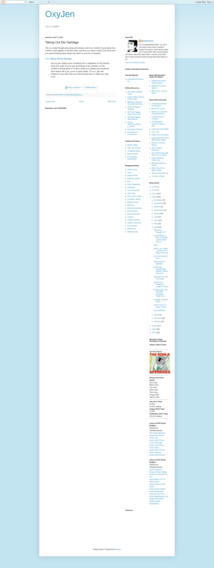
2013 (154, 187)
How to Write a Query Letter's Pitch (135, 98)
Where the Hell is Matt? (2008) (158, 169)
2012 (154, 190)
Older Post (111, 102)
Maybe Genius (133, 202)
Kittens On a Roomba (160, 135)
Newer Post (50, 102)
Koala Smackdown (156, 499)
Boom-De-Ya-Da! (158, 109)
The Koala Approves (157, 433)
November (158, 203)
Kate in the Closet (134, 196)
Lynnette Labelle (134, 199)
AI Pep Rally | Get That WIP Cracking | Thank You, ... (160, 293)
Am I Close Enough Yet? (160, 231)
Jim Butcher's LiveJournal (132, 133)
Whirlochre (131, 229)
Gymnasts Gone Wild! (160, 129)
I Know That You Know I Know (160, 306)
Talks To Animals (133, 148)
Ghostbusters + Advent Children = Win (159, 124)
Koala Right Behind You (158, 496)
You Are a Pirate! (158, 176)
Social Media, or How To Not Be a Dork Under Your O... (161, 239)
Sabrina (130, 217)
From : (58, 59)
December (158, 200)
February (158, 318)
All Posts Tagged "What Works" (134, 118)
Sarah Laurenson (134, 223)
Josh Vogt (131, 193)
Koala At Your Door (156, 494)
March (156, 315)
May (156, 224)
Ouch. (156, 245)
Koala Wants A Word (157, 489)
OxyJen (60, 14)
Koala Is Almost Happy (158, 472)
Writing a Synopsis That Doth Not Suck (135, 103)
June (156, 220)
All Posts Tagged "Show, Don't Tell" (134, 113)
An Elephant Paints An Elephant (159, 105)
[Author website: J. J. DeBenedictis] (81, 87)
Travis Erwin (132, 226)
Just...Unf (155, 132)
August (157, 214)
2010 (154, 197)
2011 (154, 194)
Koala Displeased (156, 491)
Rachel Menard (133, 214)
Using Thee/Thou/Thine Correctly (134, 124)
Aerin (129, 173)
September (158, 210)
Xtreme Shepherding (160, 173)
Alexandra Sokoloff (134, 129)
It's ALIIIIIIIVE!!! (159, 310)
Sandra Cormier (133, 220)
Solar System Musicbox (157, 149)
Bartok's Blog (132, 145)
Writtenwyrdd (132, 232)
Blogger (118, 549)
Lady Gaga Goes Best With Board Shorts (160, 139)
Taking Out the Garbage (159, 263)
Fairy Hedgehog (133, 184)
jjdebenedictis (147, 41)
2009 (154, 326)
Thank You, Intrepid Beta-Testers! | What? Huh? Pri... (161, 270)
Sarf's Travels (132, 154)
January (157, 322)
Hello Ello (131, 187)
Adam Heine (132, 170)
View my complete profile (135, 63)
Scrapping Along (133, 151)
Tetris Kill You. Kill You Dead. (161, 278)
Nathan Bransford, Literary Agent (159, 82)
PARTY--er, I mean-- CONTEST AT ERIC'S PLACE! (161, 251)
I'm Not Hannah (133, 190)
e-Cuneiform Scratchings (132, 158)
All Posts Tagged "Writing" (134, 108)
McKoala (130, 205)
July (156, 217)
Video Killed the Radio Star (158, 159)
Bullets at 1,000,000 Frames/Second (159, 113)
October (157, 207)
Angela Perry (132, 175)
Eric (128, 181)
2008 (154, 329)
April (156, 227)
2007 (154, 333)
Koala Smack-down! (157, 455)
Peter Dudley (132, 211)
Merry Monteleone (134, 208)
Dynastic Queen (133, 179)
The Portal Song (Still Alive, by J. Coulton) (160, 154)
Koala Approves (155, 470)
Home (81, 102)
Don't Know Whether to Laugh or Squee (161, 284)
